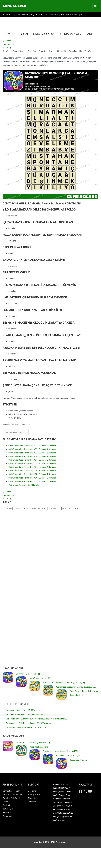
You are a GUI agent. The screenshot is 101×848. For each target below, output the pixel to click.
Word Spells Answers (38, 747)
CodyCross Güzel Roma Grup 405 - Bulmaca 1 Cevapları (32, 474)
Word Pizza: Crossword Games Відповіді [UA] (76, 687)
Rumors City (8, 809)
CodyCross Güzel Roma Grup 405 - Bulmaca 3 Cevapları (32, 481)
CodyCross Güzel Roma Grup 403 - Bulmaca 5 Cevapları (32, 453)
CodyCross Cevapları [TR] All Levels (23, 485)
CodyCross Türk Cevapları (71, 508)
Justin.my (7, 812)
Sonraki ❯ (7, 47)
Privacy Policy (34, 794)
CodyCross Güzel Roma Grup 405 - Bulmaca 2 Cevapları (32, 478)
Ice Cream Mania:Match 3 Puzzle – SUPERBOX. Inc (27, 714)
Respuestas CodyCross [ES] (68, 755)
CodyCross (8, 508)
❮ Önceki (7, 40)
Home (5, 14)
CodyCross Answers (78, 760)
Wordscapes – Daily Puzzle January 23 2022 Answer (28, 723)
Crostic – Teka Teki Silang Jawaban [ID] (33, 742)
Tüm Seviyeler (9, 44)
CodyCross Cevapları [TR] (21, 14)
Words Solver (8, 816)
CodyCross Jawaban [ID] (39, 678)
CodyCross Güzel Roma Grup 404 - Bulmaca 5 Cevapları (32, 470)
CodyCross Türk (53, 508)
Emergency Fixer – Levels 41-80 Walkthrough (25, 710)
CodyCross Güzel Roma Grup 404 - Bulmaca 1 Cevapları (32, 456)
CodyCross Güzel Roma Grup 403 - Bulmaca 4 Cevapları (32, 449)
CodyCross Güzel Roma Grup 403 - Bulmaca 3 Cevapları (32, 445)
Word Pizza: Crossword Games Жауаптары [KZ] (64, 682)
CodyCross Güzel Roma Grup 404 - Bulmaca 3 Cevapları (32, 463)
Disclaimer (32, 791)
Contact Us (32, 802)
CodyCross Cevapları (22, 508)
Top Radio (7, 805)
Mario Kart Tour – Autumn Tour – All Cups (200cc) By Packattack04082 (36, 719)
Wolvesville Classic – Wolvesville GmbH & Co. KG (26, 727)
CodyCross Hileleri (38, 508)
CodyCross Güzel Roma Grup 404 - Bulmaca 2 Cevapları (32, 460)
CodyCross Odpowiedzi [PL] (28, 674)
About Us (32, 798)
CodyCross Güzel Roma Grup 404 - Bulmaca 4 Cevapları (32, 467)
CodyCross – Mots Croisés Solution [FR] (60, 751)
